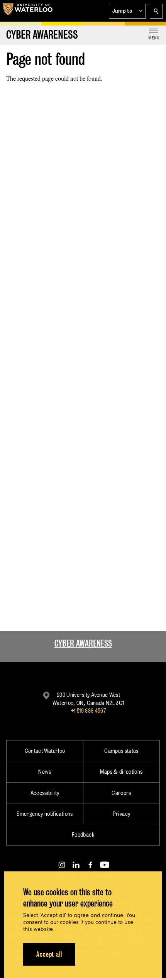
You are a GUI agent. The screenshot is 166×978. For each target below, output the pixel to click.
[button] (127, 11)
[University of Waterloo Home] (28, 11)
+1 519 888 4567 (88, 710)
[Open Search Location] (156, 11)
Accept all (49, 954)
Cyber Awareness (83, 643)
